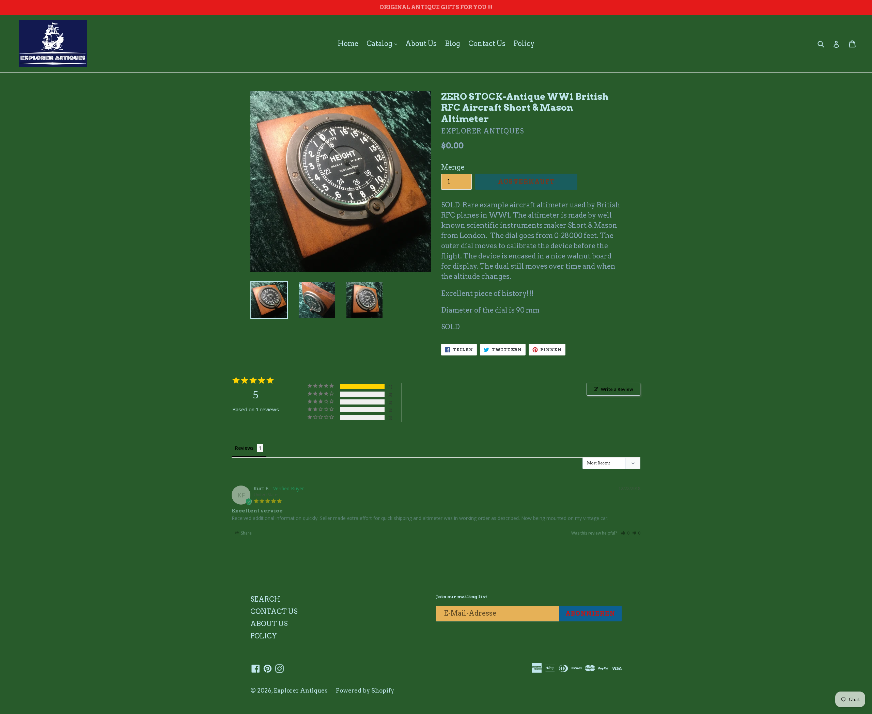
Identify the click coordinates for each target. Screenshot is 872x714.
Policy (524, 43)
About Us (421, 43)
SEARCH (265, 599)
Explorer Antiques (301, 690)
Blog (452, 43)
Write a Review (617, 389)
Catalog (384, 43)
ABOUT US (268, 624)
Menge (453, 167)
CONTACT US (273, 611)
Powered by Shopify (365, 690)
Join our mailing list (461, 596)
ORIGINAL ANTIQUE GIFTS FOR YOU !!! (436, 7)
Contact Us (486, 43)
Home (348, 43)
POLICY (263, 636)
